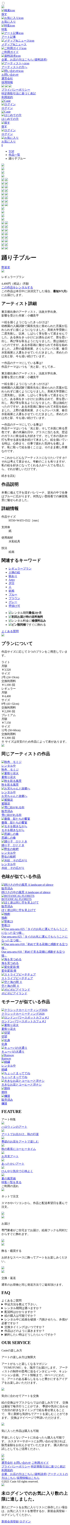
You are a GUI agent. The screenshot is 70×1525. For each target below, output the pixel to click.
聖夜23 (5, 925)
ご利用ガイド (40, 1462)
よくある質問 (10, 631)
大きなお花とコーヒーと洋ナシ (21, 1084)
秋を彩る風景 (10, 784)
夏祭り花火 (8, 777)
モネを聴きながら (12, 830)
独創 (4, 917)
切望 (4, 1036)
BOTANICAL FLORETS (16, 899)
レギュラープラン (20, 568)
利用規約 (7, 97)
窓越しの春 (8, 837)
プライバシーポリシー (15, 89)
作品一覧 (14, 154)
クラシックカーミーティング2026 (23, 1013)
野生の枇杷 (8, 856)
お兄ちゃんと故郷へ (14, 796)
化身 (4, 1044)
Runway (6, 1058)
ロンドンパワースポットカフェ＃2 (23, 1021)
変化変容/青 (9, 970)
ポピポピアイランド (14, 993)
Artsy (12, 579)
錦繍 (4, 1069)
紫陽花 (5, 803)
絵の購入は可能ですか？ (20, 1315)
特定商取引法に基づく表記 (18, 93)
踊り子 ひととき (12, 845)
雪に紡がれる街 (11, 814)
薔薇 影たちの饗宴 (14, 822)
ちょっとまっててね (14, 1077)
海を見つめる (10, 963)
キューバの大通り (12, 1051)
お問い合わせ (22, 1462)
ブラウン (14, 598)
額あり (13, 576)
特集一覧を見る (11, 1182)
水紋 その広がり (12, 867)
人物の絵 (14, 572)
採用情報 (7, 82)
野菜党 (5, 267)
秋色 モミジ (10, 769)
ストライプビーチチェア (17, 978)
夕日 (11, 583)
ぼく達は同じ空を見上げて (18, 910)
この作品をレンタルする (17, 287)
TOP (11, 151)
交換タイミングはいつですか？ (24, 1327)
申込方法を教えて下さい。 (21, 1304)
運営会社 (7, 78)
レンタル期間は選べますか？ (23, 1308)
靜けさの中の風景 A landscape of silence (25, 892)
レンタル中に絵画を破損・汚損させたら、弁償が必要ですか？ (34, 1321)
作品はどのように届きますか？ (24, 1330)
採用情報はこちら (28, 1477)
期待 (4, 1092)
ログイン (25, 1521)
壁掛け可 (14, 605)
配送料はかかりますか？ (20, 1311)
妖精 (11, 590)
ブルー (13, 594)
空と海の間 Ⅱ (10, 985)
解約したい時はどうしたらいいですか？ (30, 1334)
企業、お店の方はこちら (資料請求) (24, 1474)
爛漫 (4, 1103)
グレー (13, 602)
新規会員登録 (10, 1521)
